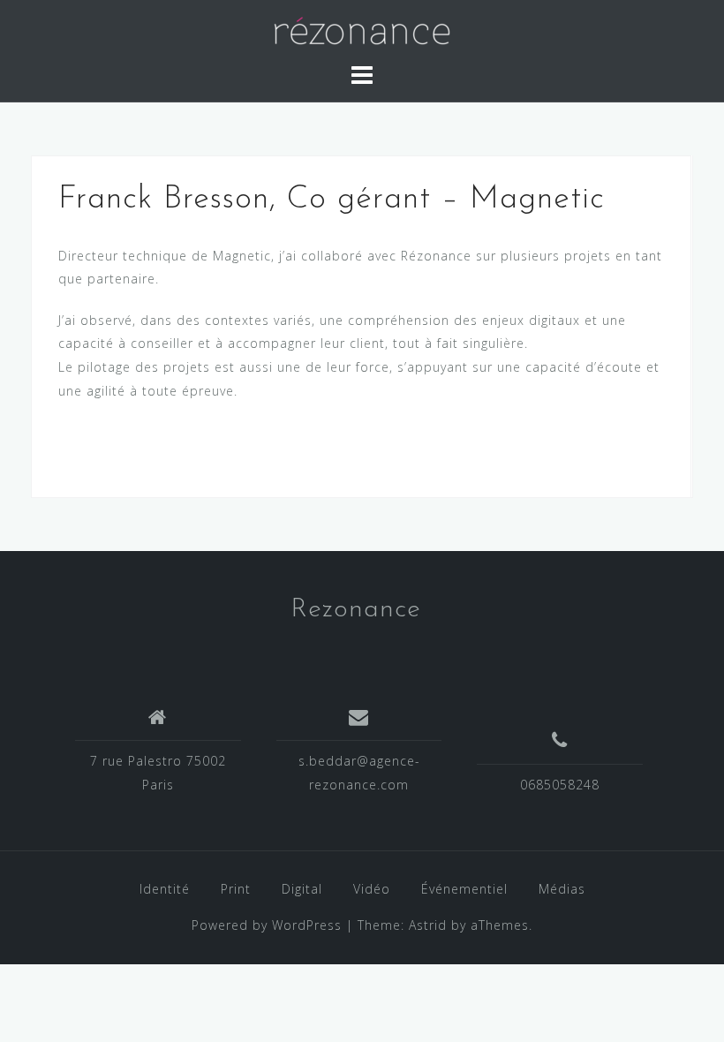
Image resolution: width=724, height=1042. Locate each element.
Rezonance (355, 609)
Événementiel (464, 888)
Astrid (428, 925)
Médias (562, 888)
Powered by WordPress (267, 925)
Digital (302, 888)
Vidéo (371, 888)
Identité (165, 888)
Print (236, 888)
